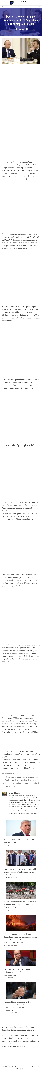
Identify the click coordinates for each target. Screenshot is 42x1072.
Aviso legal (35, 1067)
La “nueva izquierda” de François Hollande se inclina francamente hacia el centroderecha (20, 972)
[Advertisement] (21, 87)
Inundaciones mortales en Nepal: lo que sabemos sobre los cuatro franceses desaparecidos (20, 905)
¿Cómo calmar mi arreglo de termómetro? (21, 777)
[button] (39, 7)
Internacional (10, 774)
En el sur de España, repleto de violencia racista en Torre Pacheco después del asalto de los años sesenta (21, 783)
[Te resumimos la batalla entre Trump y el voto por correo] (21, 835)
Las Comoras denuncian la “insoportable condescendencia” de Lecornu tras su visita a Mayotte (20, 872)
